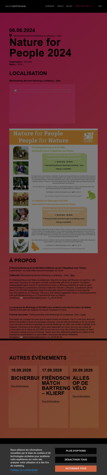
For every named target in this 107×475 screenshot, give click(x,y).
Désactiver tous (76, 459)
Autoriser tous (75, 468)
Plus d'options (76, 450)
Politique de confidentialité (24, 470)
